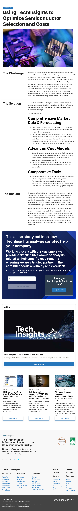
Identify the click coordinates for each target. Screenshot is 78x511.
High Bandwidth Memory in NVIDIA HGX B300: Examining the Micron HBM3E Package (39, 395)
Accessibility (5, 505)
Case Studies (70, 490)
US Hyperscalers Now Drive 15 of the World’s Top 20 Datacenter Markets (12, 395)
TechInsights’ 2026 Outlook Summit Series (23, 355)
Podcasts (69, 488)
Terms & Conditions (26, 505)
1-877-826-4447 (7, 499)
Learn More (13, 418)
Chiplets (20, 487)
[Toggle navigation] (4, 2)
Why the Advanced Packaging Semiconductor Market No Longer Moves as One (64, 396)
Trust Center (6, 490)
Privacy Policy (15, 505)
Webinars (69, 482)
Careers (5, 481)
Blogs (68, 479)
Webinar (7, 307)
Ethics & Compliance (23, 506)
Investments (6, 479)
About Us (5, 477)
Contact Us (56, 479)
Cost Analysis (36, 485)
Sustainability (21, 477)
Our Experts (6, 488)
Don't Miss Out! (39, 364)
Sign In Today (59, 290)
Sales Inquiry (57, 486)
